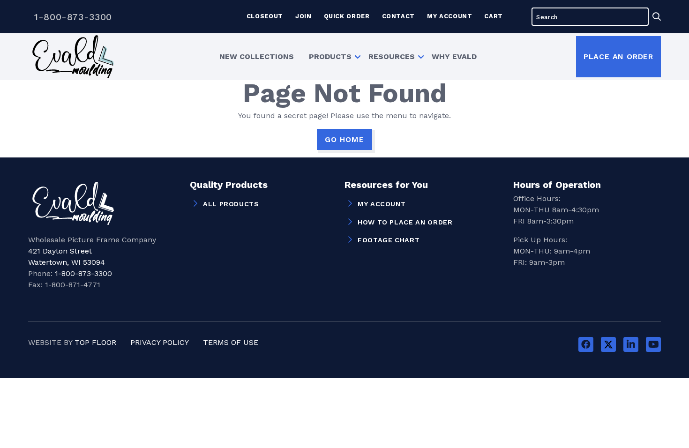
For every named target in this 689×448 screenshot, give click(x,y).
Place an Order (618, 56)
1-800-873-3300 (73, 16)
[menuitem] (256, 57)
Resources (391, 56)
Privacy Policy (159, 342)
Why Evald (454, 56)
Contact (398, 16)
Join (303, 16)
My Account (449, 16)
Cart (493, 16)
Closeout (265, 16)
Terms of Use (230, 342)
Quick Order (347, 16)
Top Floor (95, 342)
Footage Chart (388, 240)
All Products (231, 204)
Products (330, 56)
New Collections (256, 56)
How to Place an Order (405, 222)
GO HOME (344, 139)
